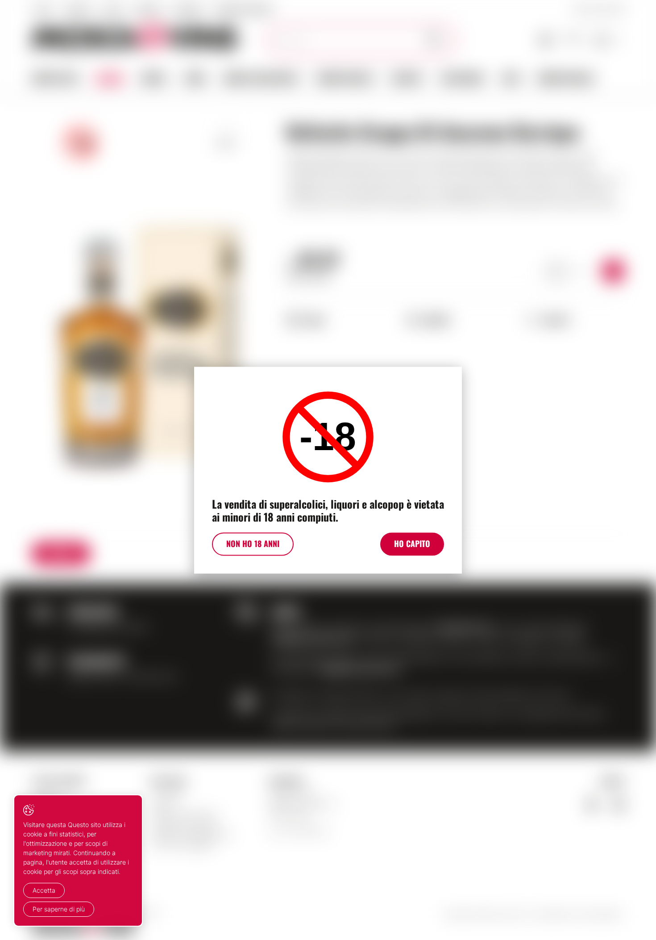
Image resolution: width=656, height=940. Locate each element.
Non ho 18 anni (252, 543)
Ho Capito (412, 543)
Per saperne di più (59, 909)
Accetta (44, 890)
